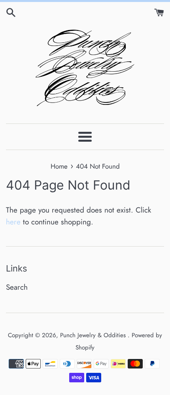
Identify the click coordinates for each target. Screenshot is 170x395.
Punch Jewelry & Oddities (94, 335)
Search (17, 287)
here (13, 221)
